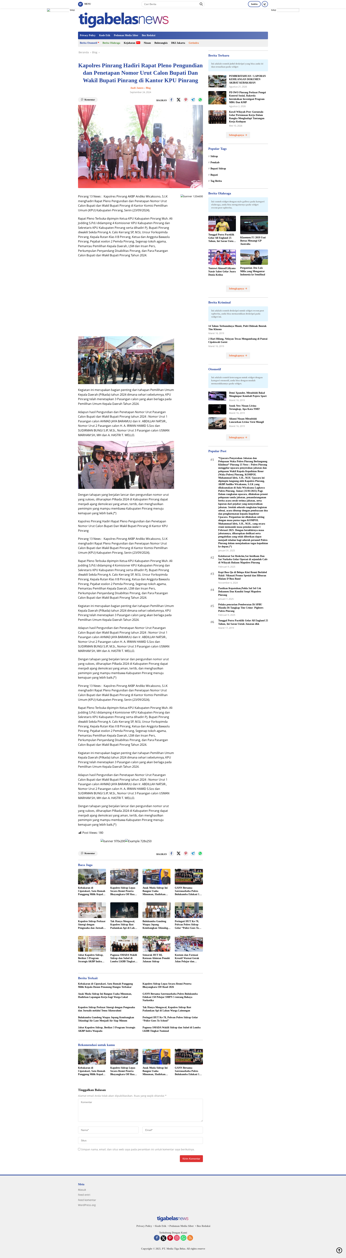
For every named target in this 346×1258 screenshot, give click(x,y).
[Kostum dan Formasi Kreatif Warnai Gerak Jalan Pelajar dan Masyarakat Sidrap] (189, 944)
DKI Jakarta (178, 43)
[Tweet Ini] (178, 99)
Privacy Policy (88, 35)
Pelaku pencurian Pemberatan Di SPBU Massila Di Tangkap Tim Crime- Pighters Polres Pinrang (240, 607)
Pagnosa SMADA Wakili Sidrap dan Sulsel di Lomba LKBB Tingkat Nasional (123, 958)
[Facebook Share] (171, 99)
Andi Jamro (136, 88)
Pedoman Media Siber (126, 35)
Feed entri (84, 1194)
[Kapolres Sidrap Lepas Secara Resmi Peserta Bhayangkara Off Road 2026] (124, 877)
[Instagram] (177, 1238)
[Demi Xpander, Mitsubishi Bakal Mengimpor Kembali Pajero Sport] (217, 395)
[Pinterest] (170, 1238)
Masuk (82, 1189)
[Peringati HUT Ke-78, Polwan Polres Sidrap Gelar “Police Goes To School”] (189, 910)
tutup (72, 10)
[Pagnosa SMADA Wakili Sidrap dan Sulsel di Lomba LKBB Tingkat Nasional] (124, 944)
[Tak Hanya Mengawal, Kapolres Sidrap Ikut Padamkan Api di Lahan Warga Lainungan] (124, 910)
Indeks (254, 4)
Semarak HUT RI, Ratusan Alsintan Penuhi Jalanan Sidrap (156, 958)
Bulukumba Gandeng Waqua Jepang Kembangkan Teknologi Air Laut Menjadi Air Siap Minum (156, 925)
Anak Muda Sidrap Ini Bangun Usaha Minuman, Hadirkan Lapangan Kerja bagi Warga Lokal (155, 891)
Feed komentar (87, 1200)
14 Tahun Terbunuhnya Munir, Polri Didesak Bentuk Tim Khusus (237, 328)
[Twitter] (163, 1238)
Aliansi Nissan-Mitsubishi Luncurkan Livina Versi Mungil (246, 420)
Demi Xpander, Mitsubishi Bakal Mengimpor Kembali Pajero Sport (248, 395)
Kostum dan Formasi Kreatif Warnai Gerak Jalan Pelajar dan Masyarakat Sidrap (187, 958)
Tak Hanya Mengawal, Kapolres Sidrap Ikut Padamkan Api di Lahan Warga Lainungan (123, 925)
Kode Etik (104, 35)
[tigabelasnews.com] (124, 19)
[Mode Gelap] (265, 4)
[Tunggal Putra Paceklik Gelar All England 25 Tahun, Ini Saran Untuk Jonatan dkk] (222, 223)
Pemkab (214, 162)
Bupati (214, 175)
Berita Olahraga (111, 43)
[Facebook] (157, 1238)
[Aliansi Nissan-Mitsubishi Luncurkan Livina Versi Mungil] (217, 423)
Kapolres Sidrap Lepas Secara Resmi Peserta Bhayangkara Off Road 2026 (123, 891)
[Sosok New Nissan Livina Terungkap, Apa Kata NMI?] (217, 409)
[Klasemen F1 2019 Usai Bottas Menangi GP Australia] (254, 225)
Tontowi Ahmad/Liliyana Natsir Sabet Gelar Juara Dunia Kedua (222, 271)
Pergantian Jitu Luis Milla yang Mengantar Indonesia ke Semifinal (252, 271)
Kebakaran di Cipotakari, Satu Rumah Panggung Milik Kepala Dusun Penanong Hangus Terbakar (92, 891)
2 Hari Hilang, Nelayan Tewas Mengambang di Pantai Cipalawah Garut (237, 341)
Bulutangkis (161, 43)
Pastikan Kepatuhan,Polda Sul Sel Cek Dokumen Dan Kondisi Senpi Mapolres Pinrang (239, 591)
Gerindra (194, 43)
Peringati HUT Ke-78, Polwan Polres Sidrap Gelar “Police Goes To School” (187, 925)
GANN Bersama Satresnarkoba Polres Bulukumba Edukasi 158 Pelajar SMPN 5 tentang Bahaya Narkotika (188, 891)
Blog (148, 88)
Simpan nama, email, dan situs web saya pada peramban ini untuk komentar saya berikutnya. (138, 1149)
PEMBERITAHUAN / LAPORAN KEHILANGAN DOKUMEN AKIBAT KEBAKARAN (247, 79)
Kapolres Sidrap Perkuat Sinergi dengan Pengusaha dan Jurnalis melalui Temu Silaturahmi (91, 925)
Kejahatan (129, 43)
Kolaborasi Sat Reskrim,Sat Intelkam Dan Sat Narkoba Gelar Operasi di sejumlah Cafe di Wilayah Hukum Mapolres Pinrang (242, 559)
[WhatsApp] (183, 1238)
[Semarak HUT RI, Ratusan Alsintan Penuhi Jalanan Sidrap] (156, 944)
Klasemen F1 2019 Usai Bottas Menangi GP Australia (253, 240)
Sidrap (214, 156)
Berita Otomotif (88, 43)
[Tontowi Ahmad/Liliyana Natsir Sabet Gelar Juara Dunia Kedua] (222, 257)
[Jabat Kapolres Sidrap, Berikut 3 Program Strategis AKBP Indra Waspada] (92, 944)
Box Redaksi (148, 35)
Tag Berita (216, 181)
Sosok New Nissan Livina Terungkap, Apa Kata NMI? (244, 407)
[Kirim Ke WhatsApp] (200, 99)
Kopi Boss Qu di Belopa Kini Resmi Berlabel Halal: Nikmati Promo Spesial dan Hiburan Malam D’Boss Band (242, 575)
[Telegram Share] (193, 99)
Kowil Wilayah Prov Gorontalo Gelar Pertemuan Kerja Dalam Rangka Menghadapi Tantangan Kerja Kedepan (246, 117)
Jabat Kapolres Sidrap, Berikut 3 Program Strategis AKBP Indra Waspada (90, 958)
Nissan (147, 43)
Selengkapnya (237, 135)
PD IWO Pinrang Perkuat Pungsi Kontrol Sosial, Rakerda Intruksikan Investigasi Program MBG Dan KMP (247, 97)
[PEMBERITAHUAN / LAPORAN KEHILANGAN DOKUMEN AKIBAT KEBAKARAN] (217, 81)
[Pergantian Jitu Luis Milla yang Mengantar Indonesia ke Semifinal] (254, 257)
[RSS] (190, 1238)
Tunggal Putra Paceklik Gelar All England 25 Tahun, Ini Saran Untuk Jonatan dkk (221, 238)
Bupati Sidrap (218, 168)
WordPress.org (87, 1205)
